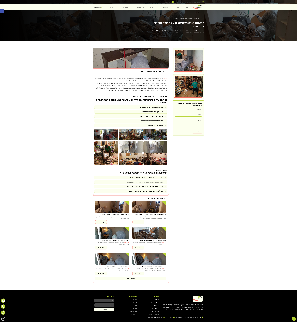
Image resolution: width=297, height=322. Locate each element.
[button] (2, 11)
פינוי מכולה (126, 243)
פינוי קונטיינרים (126, 217)
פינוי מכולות (163, 268)
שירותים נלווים (140, 7)
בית (187, 7)
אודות (178, 7)
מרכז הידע (125, 7)
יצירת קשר (112, 7)
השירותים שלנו (166, 7)
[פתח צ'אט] (294, 319)
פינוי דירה (165, 78)
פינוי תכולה (159, 121)
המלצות (152, 7)
